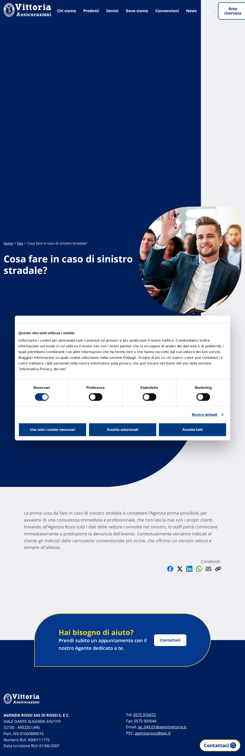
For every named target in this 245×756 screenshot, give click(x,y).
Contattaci (170, 640)
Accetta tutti (192, 430)
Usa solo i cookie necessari (52, 430)
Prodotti (91, 10)
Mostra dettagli (204, 414)
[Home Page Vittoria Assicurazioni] (27, 10)
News (191, 10)
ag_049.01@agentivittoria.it (162, 727)
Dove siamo (137, 10)
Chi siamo (66, 10)
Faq (207, 10)
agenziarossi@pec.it (153, 733)
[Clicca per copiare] (218, 568)
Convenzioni (167, 10)
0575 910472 (144, 714)
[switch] (95, 397)
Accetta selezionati (122, 430)
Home (8, 243)
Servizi (112, 10)
